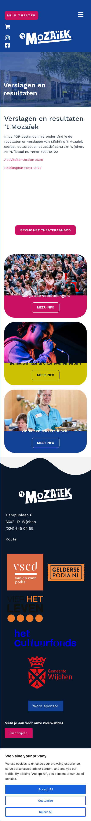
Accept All (45, 789)
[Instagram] (7, 38)
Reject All (45, 812)
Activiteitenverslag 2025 (23, 160)
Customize (45, 800)
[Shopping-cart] (7, 27)
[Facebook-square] (7, 45)
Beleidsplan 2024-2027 (22, 168)
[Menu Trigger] (81, 14)
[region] (45, 785)
